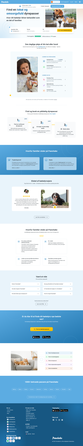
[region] (41, 199)
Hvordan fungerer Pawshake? (18, 288)
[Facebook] (53, 420)
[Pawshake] (5, 2)
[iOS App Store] (36, 337)
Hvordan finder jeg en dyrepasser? (19, 293)
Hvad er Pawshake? (16, 284)
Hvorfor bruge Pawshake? (50, 293)
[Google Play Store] (46, 337)
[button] (17, 30)
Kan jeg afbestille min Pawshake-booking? (53, 284)
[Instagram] (59, 420)
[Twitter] (56, 420)
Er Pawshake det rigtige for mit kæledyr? (53, 288)
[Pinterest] (62, 420)
